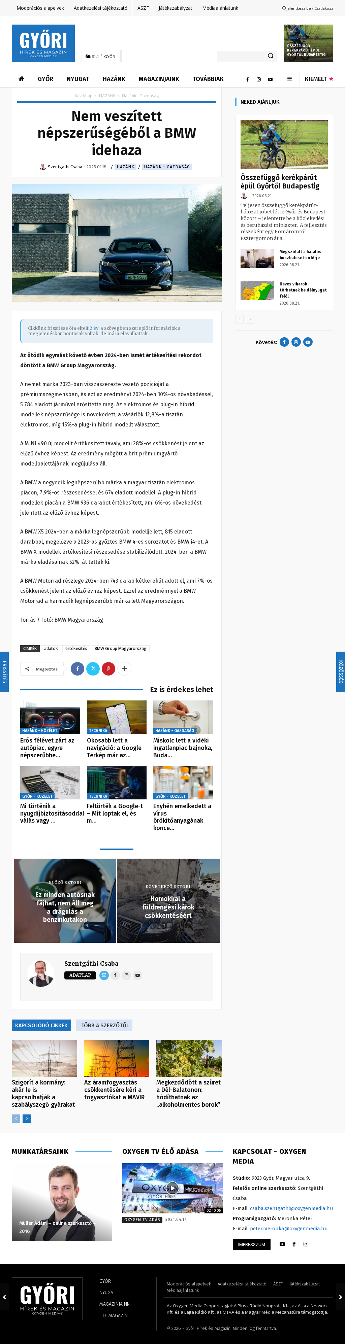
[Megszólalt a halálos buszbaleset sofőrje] (257, 258)
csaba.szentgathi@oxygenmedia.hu (291, 1208)
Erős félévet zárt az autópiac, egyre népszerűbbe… (47, 748)
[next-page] (27, 1118)
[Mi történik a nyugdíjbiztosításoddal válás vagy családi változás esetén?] (50, 782)
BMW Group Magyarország (121, 648)
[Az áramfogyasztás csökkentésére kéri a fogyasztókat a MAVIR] (117, 1058)
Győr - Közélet (37, 796)
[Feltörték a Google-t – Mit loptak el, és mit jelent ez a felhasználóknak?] (117, 782)
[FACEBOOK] (294, 1244)
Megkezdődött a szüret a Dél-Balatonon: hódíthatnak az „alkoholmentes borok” (188, 1093)
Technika (98, 730)
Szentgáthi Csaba (91, 963)
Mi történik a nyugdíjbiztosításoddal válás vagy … (52, 813)
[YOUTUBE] (282, 1244)
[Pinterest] (108, 669)
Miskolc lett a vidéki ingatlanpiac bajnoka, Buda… (182, 748)
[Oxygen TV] (172, 1188)
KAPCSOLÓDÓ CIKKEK (41, 1025)
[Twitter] (93, 669)
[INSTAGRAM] (306, 1244)
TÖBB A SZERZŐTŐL (105, 1025)
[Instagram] (258, 79)
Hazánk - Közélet (39, 730)
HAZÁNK (107, 96)
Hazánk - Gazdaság (167, 166)
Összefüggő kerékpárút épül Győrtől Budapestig (306, 50)
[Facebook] (247, 79)
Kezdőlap (84, 96)
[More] (124, 669)
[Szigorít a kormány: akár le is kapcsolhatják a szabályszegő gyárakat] (44, 1058)
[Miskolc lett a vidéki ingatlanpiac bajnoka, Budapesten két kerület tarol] (183, 717)
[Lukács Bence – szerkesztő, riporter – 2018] (62, 1202)
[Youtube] (270, 79)
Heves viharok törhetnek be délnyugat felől (303, 290)
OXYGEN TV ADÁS (142, 1219)
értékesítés (76, 648)
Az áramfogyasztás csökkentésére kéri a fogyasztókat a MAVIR (114, 1090)
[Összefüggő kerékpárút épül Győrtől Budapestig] (284, 144)
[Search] (270, 56)
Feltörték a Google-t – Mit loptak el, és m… (115, 813)
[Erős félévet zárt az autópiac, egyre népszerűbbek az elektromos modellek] (50, 717)
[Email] (104, 975)
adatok (51, 648)
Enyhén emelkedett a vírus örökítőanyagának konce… (182, 817)
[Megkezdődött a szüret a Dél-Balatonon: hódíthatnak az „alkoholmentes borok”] (189, 1058)
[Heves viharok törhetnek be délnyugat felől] (257, 290)
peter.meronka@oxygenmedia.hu (289, 1229)
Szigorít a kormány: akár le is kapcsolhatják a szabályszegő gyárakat (43, 1093)
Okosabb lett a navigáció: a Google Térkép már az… (114, 748)
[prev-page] (16, 1118)
